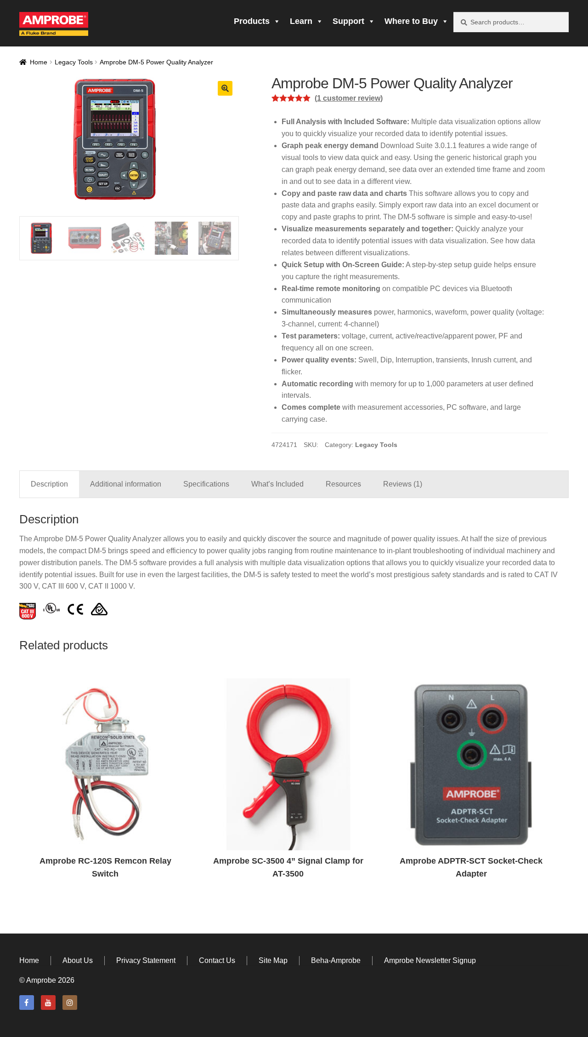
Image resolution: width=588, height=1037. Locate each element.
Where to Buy (411, 21)
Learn (301, 21)
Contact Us (217, 960)
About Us (77, 960)
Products (252, 21)
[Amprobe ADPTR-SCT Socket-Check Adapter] (471, 764)
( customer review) (349, 98)
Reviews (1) (402, 484)
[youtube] (48, 1002)
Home (38, 62)
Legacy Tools (74, 62)
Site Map (273, 960)
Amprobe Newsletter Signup (430, 960)
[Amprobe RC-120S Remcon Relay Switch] (105, 764)
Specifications (206, 484)
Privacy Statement (145, 960)
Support (348, 21)
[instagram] (69, 1002)
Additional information (125, 484)
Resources (343, 484)
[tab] (49, 484)
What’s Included (277, 484)
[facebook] (26, 1002)
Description (49, 484)
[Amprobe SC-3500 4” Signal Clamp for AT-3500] (288, 764)
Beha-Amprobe (336, 960)
